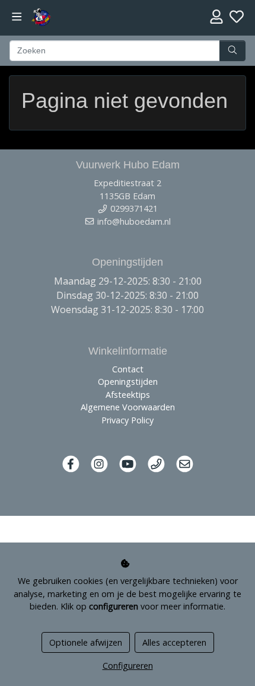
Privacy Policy (127, 420)
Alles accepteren (174, 642)
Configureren (128, 665)
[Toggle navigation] (16, 16)
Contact (128, 369)
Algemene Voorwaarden (128, 407)
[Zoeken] (232, 51)
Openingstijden (128, 381)
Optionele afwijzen (85, 642)
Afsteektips (128, 394)
